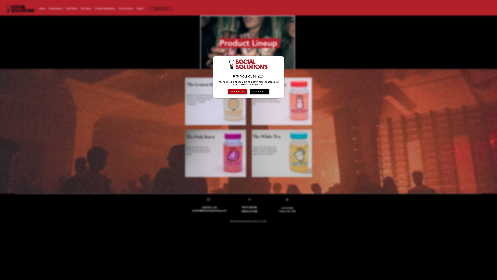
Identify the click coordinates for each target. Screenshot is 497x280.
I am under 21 (259, 91)
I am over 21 (237, 91)
